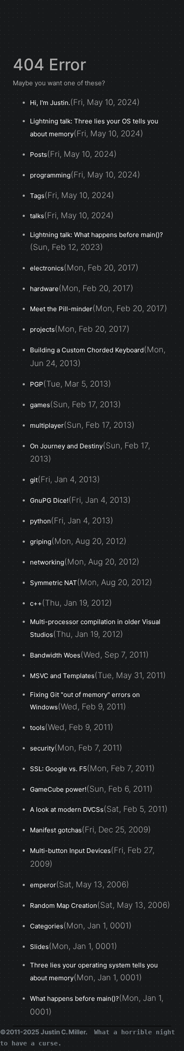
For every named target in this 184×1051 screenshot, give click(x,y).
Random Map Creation (63, 905)
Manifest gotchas (56, 830)
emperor (43, 885)
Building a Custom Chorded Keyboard (87, 350)
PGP (36, 384)
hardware (44, 289)
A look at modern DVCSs (67, 809)
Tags (37, 196)
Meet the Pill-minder (61, 309)
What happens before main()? (74, 998)
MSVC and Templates (62, 676)
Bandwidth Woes (55, 655)
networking (47, 562)
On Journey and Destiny (66, 446)
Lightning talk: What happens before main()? (96, 235)
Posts (38, 154)
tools (37, 728)
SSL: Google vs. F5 (58, 769)
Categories (46, 926)
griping (40, 542)
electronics (47, 268)
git (34, 480)
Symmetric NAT (53, 583)
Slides (39, 947)
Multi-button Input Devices (70, 851)
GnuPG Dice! (49, 500)
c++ (36, 603)
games (40, 405)
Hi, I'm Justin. (50, 103)
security (42, 748)
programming (50, 175)
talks (37, 216)
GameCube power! (58, 789)
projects (42, 329)
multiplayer (47, 425)
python (40, 521)
